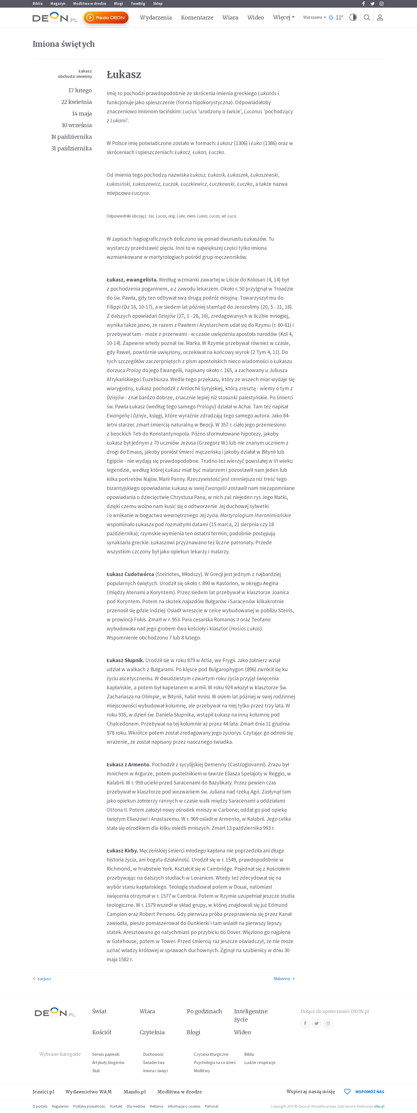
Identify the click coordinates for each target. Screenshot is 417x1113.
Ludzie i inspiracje (259, 1062)
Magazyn (57, 3)
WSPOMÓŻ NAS (369, 1091)
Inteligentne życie (251, 1015)
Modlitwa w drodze (89, 3)
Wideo (255, 17)
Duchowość (153, 1054)
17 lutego (80, 90)
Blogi (118, 3)
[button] (353, 17)
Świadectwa (154, 1062)
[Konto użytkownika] (379, 17)
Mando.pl (134, 1092)
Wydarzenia (156, 17)
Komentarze (197, 17)
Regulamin (60, 1106)
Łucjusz (44, 978)
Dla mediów (136, 1106)
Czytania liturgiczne (211, 1054)
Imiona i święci (155, 1070)
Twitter (372, 4)
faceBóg (138, 3)
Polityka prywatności (89, 1106)
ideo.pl (379, 1106)
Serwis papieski (105, 1054)
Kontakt (116, 1106)
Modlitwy (202, 1070)
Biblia (38, 3)
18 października (71, 136)
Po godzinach (204, 1011)
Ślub (96, 1070)
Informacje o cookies (184, 1106)
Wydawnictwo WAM (89, 1092)
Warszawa (312, 17)
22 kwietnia (76, 102)
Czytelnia (152, 1032)
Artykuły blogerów (108, 1062)
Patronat (211, 1106)
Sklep (158, 3)
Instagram (381, 4)
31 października (71, 148)
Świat (99, 1011)
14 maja (82, 113)
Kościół (101, 1032)
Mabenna (282, 978)
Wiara (230, 17)
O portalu (40, 1106)
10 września (77, 125)
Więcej (281, 17)
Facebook (363, 4)
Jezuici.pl (43, 1092)
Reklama (156, 1106)
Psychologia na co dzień (215, 1062)
